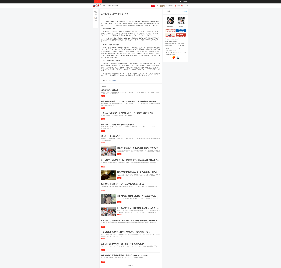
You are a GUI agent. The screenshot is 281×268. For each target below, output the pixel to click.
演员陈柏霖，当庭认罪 (110, 90)
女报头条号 (186, 5)
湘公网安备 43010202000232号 (172, 48)
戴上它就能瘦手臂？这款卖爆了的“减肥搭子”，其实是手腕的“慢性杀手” (129, 101)
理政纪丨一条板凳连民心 (110, 136)
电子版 (156, 5)
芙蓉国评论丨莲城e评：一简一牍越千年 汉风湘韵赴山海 (123, 184)
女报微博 (178, 5)
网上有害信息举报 (183, 1)
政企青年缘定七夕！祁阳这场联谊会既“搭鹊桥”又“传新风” (140, 148)
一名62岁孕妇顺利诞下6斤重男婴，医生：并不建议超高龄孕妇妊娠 (127, 113)
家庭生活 (103, 107)
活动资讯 (119, 154)
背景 (107, 80)
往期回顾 (185, 11)
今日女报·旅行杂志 (169, 5)
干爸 (109, 80)
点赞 (95, 24)
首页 (104, 5)
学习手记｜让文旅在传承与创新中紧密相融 (117, 125)
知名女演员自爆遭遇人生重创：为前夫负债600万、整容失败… (141, 196)
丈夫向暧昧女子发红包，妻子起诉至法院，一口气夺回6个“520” (142, 172)
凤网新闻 (109, 5)
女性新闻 (115, 5)
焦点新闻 (103, 131)
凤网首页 (98, 1)
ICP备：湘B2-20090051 (170, 50)
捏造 (104, 80)
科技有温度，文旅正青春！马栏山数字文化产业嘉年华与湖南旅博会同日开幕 (131, 160)
